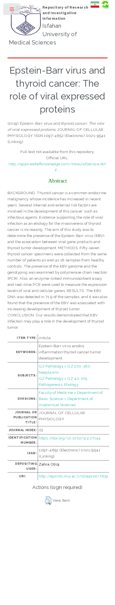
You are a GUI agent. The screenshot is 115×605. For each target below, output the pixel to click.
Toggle (12, 10)
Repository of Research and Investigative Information (65, 13)
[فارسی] (94, 7)
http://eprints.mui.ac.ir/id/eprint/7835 (73, 476)
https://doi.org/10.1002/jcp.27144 (69, 438)
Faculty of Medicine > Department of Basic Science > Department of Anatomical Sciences (71, 398)
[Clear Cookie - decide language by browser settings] (104, 7)
